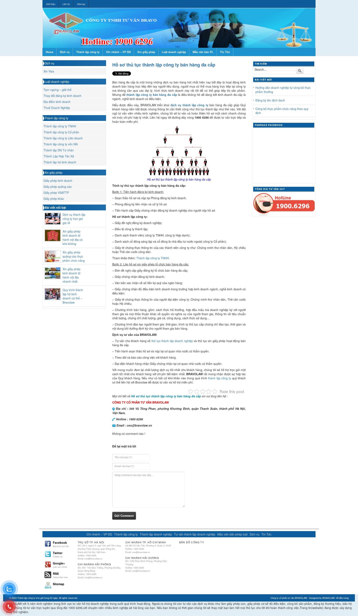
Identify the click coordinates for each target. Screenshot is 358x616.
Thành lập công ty (87, 52)
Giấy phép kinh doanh (58, 180)
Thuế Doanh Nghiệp (57, 108)
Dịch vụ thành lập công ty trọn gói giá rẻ (74, 218)
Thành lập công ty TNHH (60, 126)
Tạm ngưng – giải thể (57, 90)
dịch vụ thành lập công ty (189, 105)
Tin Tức (225, 52)
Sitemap (81, 4)
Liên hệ (66, 4)
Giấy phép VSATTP (56, 192)
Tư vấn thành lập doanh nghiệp (194, 534)
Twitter (57, 554)
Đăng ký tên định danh (270, 100)
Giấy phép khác (54, 198)
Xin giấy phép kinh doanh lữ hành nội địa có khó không (73, 237)
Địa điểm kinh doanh (57, 102)
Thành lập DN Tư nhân (59, 150)
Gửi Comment (124, 516)
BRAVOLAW (328, 597)
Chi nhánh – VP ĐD (118, 52)
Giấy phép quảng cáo (58, 186)
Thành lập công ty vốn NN (61, 144)
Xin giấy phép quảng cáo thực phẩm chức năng (74, 256)
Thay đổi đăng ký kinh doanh (62, 96)
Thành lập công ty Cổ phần (61, 132)
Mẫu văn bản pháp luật (232, 534)
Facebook (61, 543)
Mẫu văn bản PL (203, 52)
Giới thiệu (50, 4)
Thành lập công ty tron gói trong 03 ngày (37, 597)
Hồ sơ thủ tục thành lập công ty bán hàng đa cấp (163, 64)
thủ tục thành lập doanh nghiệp (172, 341)
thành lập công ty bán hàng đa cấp (151, 95)
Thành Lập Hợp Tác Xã (59, 156)
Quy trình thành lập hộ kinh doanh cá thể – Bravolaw (73, 296)
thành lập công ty (219, 378)
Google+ (60, 564)
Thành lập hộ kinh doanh (60, 162)
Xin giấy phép (146, 52)
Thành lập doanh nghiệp (156, 534)
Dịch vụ (65, 52)
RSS (60, 574)
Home (49, 52)
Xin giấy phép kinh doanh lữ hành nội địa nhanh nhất (71, 275)
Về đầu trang (342, 597)
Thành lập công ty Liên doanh (63, 138)
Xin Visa (49, 71)
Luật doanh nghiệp (174, 52)
